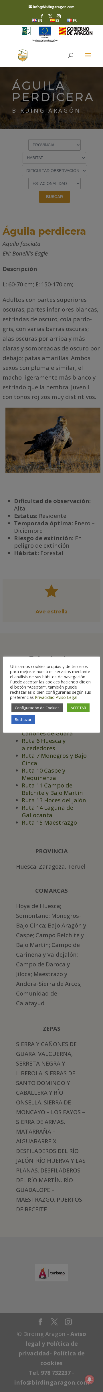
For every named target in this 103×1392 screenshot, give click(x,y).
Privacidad (45, 697)
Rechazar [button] (23, 719)
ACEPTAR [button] (78, 707)
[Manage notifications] (89, 1379)
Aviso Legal (66, 697)
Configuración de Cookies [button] (37, 707)
